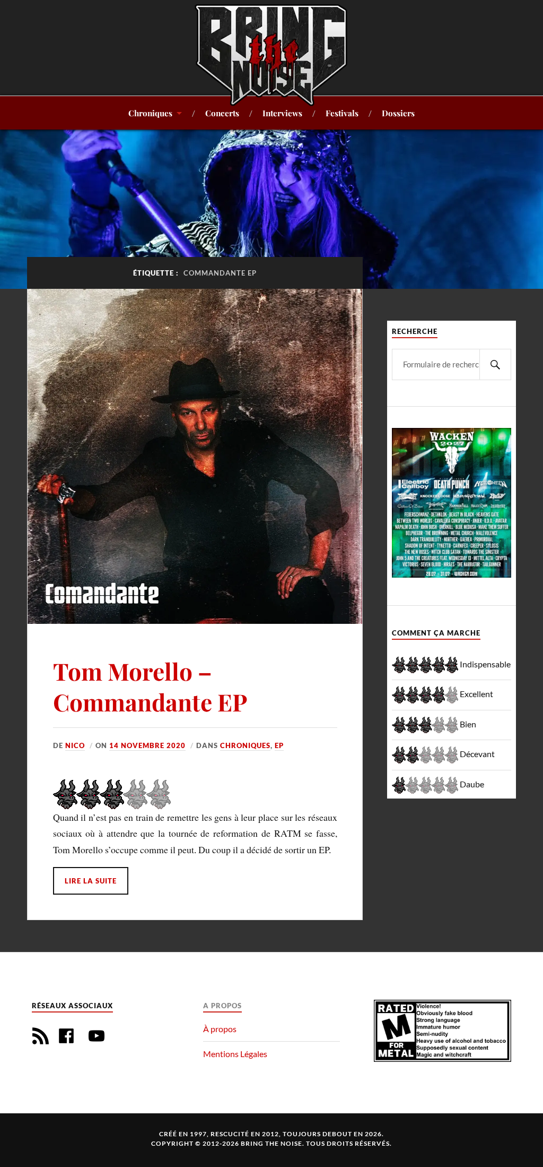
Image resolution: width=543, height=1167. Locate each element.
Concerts (222, 112)
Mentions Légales (235, 1054)
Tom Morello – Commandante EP (150, 686)
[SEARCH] (495, 364)
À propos (220, 1029)
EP (279, 745)
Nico (75, 745)
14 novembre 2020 (147, 745)
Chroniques (150, 112)
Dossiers (398, 112)
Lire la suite (91, 881)
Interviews (282, 112)
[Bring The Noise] (271, 55)
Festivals (342, 112)
